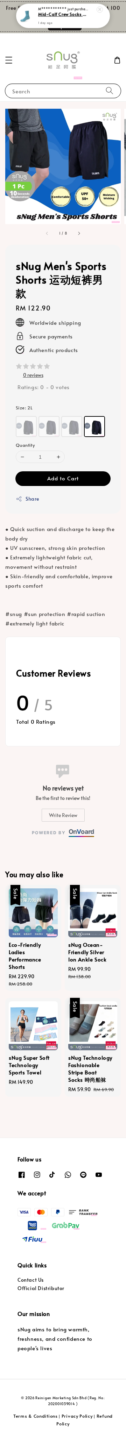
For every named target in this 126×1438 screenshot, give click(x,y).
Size (24, 408)
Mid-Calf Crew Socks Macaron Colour (63, 14)
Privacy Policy (77, 1416)
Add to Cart (63, 478)
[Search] (109, 91)
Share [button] (32, 498)
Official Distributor (41, 1288)
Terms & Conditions (35, 1416)
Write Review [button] (63, 815)
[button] (8, 60)
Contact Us (31, 1279)
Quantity (25, 445)
